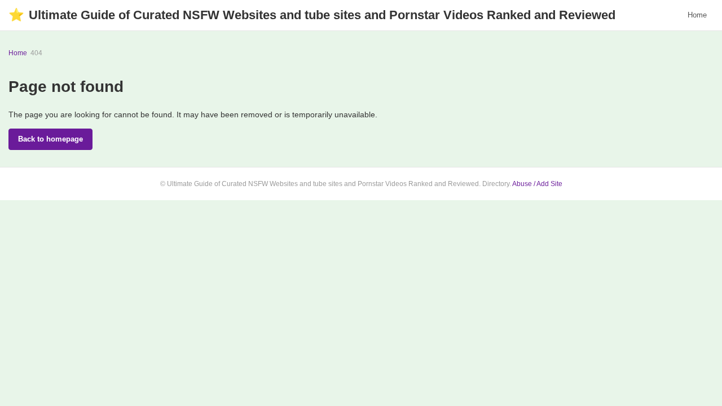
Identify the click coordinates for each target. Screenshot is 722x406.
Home (697, 15)
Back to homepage (50, 139)
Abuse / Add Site (537, 184)
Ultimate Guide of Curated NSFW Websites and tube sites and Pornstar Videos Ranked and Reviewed (311, 15)
